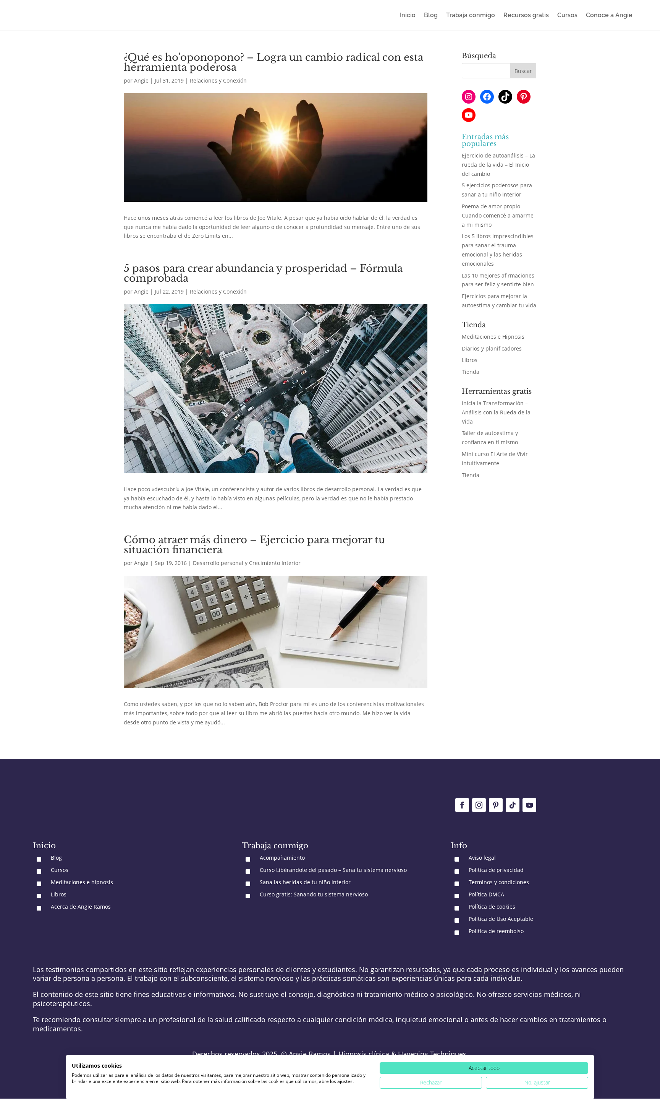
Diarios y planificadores (492, 348)
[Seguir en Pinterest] (496, 805)
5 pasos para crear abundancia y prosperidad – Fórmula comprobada (263, 273)
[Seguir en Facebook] (462, 805)
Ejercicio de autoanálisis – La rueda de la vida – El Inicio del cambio (498, 164)
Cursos (567, 16)
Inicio (408, 16)
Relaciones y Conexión (218, 80)
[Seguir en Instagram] (479, 805)
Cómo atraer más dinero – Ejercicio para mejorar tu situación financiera (254, 545)
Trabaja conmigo (470, 16)
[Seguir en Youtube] (529, 805)
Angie (141, 80)
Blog (431, 16)
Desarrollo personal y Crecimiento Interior (247, 563)
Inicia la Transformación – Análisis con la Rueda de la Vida (496, 412)
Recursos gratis (526, 16)
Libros (469, 360)
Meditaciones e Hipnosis (493, 336)
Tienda (470, 371)
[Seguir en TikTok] (512, 805)
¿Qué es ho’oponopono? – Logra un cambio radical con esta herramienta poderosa (273, 62)
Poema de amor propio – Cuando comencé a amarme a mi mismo (498, 215)
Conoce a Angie (609, 16)
